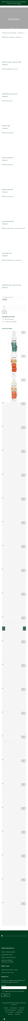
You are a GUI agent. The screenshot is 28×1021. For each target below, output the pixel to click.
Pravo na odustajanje (9, 1012)
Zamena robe (17, 1014)
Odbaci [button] (19, 3)
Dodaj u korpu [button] (14, 59)
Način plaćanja (21, 1007)
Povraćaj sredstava (19, 1012)
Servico (15, 1004)
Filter (4, 312)
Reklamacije (10, 1014)
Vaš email (3, 985)
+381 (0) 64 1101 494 (11, 957)
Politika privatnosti (13, 1007)
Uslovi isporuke (20, 1010)
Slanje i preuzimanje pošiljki (10, 1010)
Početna (12, 28)
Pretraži (5, 299)
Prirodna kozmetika (10, 321)
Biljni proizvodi (9, 319)
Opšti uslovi (6, 1007)
